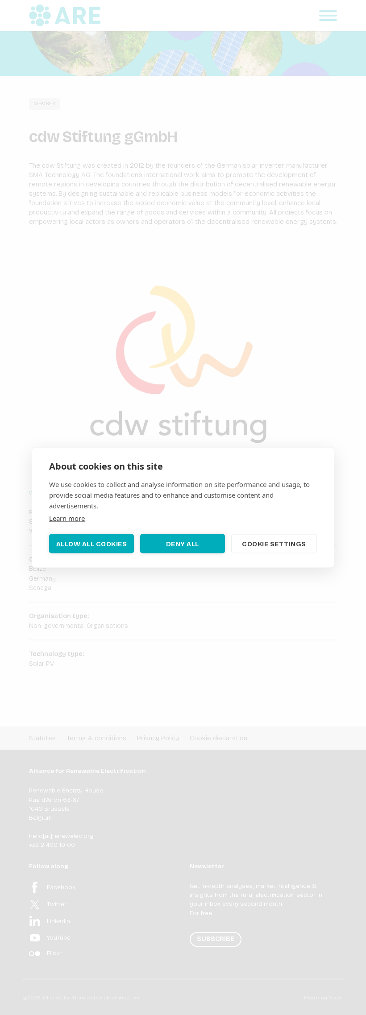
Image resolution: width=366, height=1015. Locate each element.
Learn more (67, 518)
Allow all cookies (91, 544)
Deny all (182, 544)
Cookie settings (274, 544)
